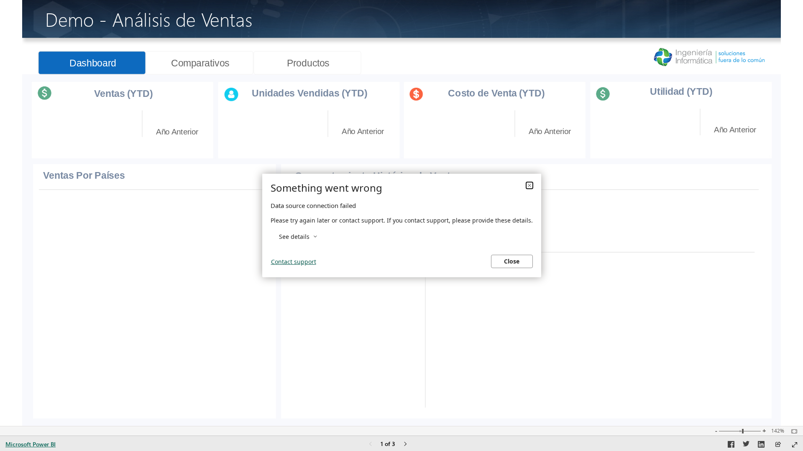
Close (511, 261)
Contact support (293, 262)
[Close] (529, 185)
